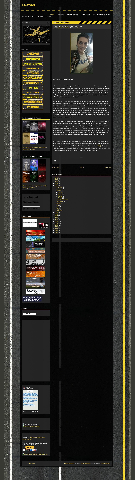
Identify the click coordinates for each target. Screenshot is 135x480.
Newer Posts (55, 167)
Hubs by (29, 388)
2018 (56, 183)
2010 (56, 223)
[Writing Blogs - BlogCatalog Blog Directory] (35, 454)
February (59, 210)
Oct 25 (60, 192)
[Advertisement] (89, 240)
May (58, 209)
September (60, 201)
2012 (56, 219)
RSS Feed (61, 15)
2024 (56, 180)
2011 (56, 221)
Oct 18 (60, 194)
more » (24, 411)
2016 (56, 212)
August (59, 203)
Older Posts (108, 167)
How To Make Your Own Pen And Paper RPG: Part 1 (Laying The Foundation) (30, 394)
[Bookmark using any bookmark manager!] (29, 421)
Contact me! (86, 15)
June (58, 207)
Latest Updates (72, 15)
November (60, 189)
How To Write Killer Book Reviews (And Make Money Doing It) (30, 401)
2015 (56, 214)
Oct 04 (60, 198)
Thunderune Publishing (101, 15)
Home (52, 15)
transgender (66, 28)
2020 (56, 181)
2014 (56, 216)
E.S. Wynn (28, 4)
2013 (56, 218)
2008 (56, 227)
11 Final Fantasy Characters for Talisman (30, 398)
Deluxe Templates (85, 463)
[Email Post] (54, 160)
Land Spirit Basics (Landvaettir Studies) (29, 405)
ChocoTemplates (105, 463)
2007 (56, 228)
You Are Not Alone (61, 23)
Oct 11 (60, 196)
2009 (56, 225)
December (60, 187)
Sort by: (25, 391)
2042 (56, 178)
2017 (56, 185)
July (58, 205)
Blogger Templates (69, 463)
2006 (56, 230)
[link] (99, 146)
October (59, 190)
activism (60, 28)
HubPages (34, 412)
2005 (56, 232)
